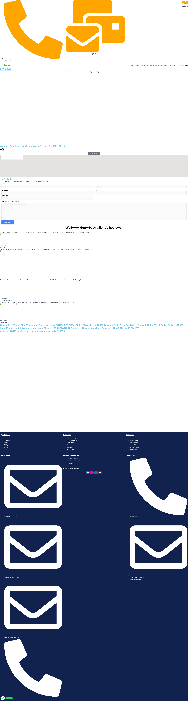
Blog (165, 65)
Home (132, 65)
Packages (145, 65)
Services (137, 65)
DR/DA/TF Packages (156, 65)
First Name (4, 183)
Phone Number (5, 195)
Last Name (98, 183)
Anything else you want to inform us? (10, 201)
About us (172, 65)
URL (96, 190)
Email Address (5, 190)
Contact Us (180, 65)
